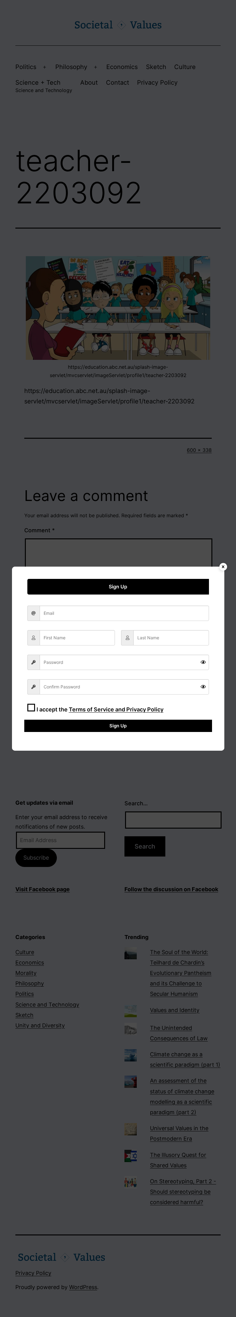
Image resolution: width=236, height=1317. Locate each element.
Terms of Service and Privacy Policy (116, 709)
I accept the (100, 709)
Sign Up (118, 726)
